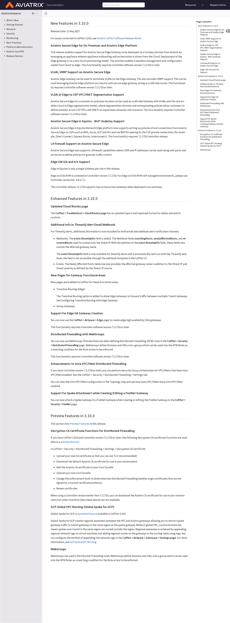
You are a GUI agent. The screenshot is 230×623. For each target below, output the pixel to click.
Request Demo (218, 4)
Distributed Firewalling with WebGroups (212, 104)
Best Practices (13, 42)
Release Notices (14, 56)
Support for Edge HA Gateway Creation (209, 98)
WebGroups (205, 149)
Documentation (55, 5)
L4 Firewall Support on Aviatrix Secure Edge (210, 64)
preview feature (70, 442)
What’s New (12, 20)
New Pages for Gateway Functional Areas (210, 91)
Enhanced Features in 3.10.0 (210, 76)
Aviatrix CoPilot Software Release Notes (119, 38)
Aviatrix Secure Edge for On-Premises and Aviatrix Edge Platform (212, 32)
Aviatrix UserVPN (15, 51)
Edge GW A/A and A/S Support (209, 70)
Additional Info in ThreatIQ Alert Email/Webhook (211, 85)
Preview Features (79, 423)
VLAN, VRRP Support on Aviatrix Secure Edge (210, 40)
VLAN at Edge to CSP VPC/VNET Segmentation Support (211, 48)
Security (10, 33)
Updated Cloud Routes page (213, 80)
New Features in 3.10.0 (208, 26)
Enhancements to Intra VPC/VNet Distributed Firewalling (210, 112)
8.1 (33, 13)
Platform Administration (19, 46)
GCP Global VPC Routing (83, 542)
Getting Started (14, 24)
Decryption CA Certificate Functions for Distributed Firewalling (211, 137)
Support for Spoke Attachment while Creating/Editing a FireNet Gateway (211, 123)
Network (10, 29)
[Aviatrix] (25, 5)
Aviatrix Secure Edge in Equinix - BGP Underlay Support (210, 56)
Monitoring (12, 38)
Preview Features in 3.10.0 (209, 130)
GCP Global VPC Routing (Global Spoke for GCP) (211, 144)
